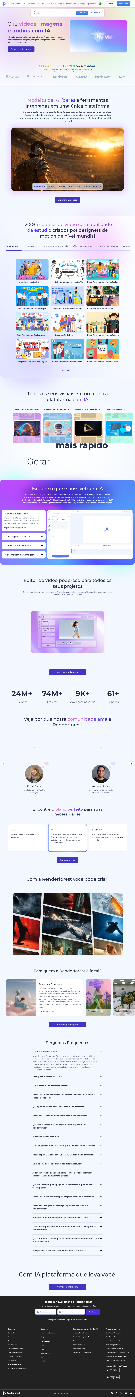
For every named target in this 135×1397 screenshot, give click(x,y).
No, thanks (95, 13)
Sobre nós (11, 1333)
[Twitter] (121, 1393)
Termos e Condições (15, 1356)
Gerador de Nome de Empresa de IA (117, 1352)
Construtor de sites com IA (114, 1348)
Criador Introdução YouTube (82, 1337)
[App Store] (113, 1370)
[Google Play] (113, 1377)
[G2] (67, 66)
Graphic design (45, 1353)
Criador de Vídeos (79, 1348)
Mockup (43, 1361)
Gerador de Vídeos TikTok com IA (116, 1356)
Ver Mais (66, 371)
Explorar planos (67, 860)
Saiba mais (10, 751)
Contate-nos (12, 1337)
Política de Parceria (14, 1364)
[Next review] (131, 763)
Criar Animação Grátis (80, 1341)
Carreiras (11, 1341)
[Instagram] (112, 1393)
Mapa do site (12, 1360)
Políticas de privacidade (15, 1352)
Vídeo (43, 1345)
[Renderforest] (11, 1393)
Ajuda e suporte (13, 1345)
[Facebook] (107, 1393)
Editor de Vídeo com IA (113, 1341)
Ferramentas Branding (48, 1333)
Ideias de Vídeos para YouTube (115, 1360)
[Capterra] (89, 66)
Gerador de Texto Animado (82, 1352)
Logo (42, 1349)
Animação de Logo (79, 1345)
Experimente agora (67, 200)
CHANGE (81, 13)
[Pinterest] (116, 1393)
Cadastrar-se (45, 1011)
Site (42, 1357)
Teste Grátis (123, 4)
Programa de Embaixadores (17, 1368)
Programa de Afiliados (15, 1348)
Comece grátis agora (21, 49)
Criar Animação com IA (113, 1337)
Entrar (110, 4)
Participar (93, 1312)
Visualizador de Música (80, 1333)
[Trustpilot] (78, 66)
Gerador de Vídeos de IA (113, 1333)
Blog (42, 1337)
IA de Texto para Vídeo (113, 1345)
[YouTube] (126, 1393)
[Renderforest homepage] (4, 3)
